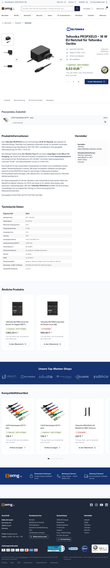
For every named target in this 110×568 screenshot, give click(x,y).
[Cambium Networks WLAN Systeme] (64, 376)
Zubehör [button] (91, 15)
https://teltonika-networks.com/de (90, 149)
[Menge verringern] (68, 81)
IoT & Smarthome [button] (63, 15)
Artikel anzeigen (16, 448)
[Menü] (107, 546)
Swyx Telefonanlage (64, 533)
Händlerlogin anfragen (37, 533)
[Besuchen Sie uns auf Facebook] (91, 505)
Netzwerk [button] (27, 15)
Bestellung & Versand (36, 522)
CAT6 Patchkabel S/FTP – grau (22, 118)
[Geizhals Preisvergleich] (73, 548)
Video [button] (50, 15)
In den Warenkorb (95, 82)
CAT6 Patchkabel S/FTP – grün (50, 426)
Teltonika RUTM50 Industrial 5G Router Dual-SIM (52, 323)
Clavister (87, 527)
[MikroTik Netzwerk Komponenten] (46, 376)
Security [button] (39, 15)
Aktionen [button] (102, 15)
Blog (12, 562)
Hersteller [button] (5, 15)
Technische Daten (35, 100)
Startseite (7, 23)
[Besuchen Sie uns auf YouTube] (101, 505)
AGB (18, 562)
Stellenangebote (62, 525)
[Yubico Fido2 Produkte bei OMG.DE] (100, 377)
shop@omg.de (12, 534)
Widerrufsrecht (41, 562)
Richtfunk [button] (78, 15)
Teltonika (87, 525)
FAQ (30, 530)
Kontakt (31, 520)
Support (59, 530)
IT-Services (61, 527)
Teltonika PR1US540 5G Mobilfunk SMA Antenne (85, 426)
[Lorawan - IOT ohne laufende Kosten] (82, 377)
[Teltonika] (27, 376)
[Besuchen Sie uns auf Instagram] (96, 505)
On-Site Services (62, 535)
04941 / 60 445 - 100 (15, 537)
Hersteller (50, 100)
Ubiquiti (86, 520)
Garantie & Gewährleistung (38, 527)
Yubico (86, 533)
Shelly (86, 522)
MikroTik (87, 530)
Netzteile (28, 23)
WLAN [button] (16, 15)
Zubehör (18, 23)
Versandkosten (23, 557)
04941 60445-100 (21, 2)
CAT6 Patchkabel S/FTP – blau (16, 426)
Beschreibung (19, 100)
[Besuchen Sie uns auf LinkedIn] (106, 505)
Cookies (4, 562)
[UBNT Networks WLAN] (9, 377)
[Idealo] (84, 548)
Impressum (54, 562)
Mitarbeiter (60, 522)
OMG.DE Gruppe (62, 520)
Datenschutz (28, 562)
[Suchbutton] (77, 8)
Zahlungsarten (34, 525)
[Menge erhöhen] (78, 81)
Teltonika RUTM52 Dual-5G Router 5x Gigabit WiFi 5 (17, 323)
